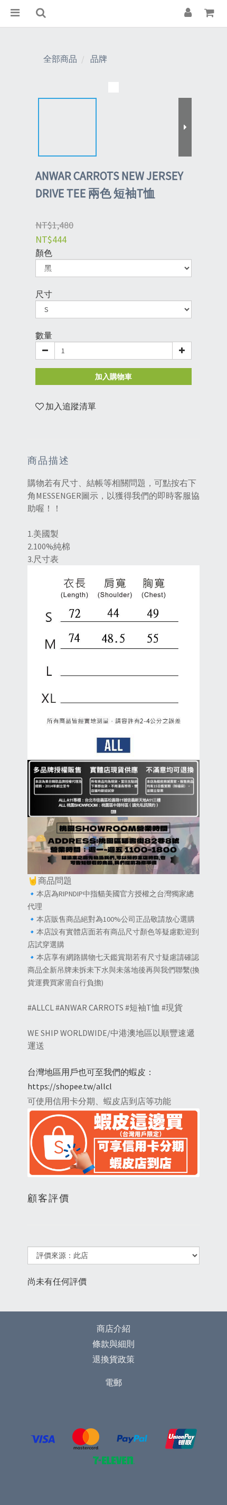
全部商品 (60, 58)
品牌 (98, 58)
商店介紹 (113, 1328)
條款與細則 (113, 1343)
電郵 (113, 1382)
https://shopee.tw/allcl (69, 1086)
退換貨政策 (113, 1359)
